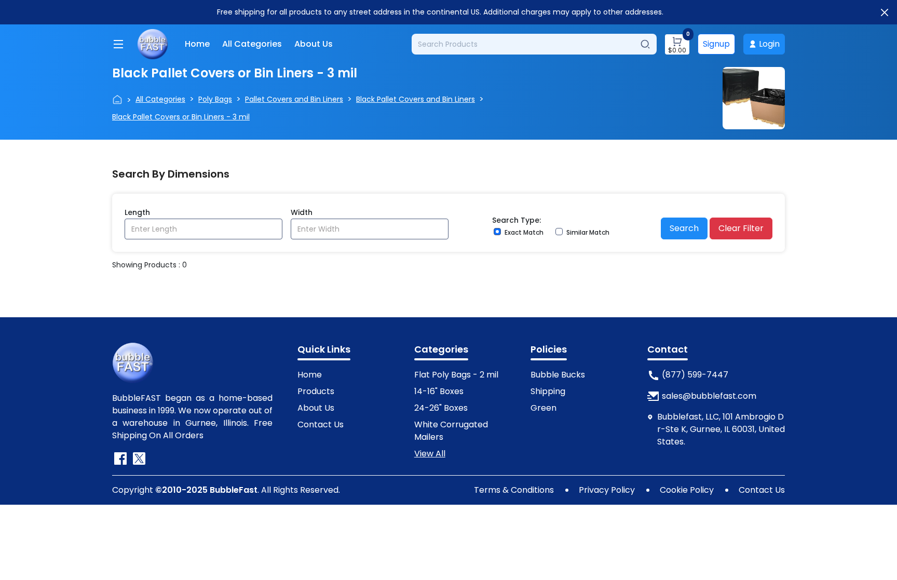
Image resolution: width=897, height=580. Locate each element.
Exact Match (524, 232)
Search (684, 228)
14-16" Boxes (439, 391)
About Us (313, 44)
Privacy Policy (607, 490)
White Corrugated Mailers (451, 431)
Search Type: (516, 220)
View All (429, 454)
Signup (716, 44)
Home (197, 44)
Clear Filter (741, 228)
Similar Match (587, 232)
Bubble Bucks (558, 375)
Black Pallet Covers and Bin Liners (415, 99)
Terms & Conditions (514, 490)
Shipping (548, 391)
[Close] (884, 12)
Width (301, 212)
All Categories (252, 44)
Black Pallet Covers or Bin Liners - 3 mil (181, 117)
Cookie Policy (687, 490)
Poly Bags (215, 99)
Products (315, 391)
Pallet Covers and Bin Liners (294, 99)
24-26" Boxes (441, 408)
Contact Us (320, 424)
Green (543, 408)
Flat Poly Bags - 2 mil (456, 375)
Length (137, 212)
